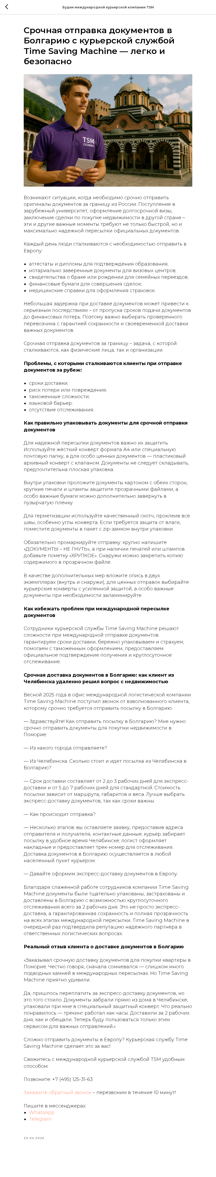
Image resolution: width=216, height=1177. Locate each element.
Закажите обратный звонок (57, 1092)
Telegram (40, 1119)
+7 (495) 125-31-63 (72, 1079)
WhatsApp (42, 1112)
